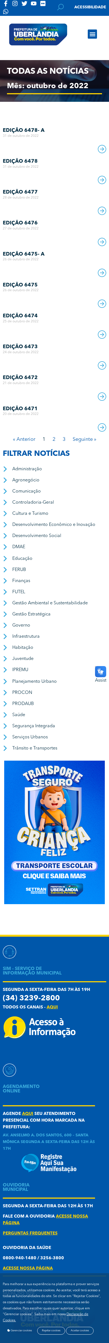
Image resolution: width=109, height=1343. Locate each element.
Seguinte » (84, 439)
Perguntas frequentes (30, 1233)
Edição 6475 (20, 285)
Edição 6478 (20, 161)
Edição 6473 (20, 346)
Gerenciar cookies (21, 1330)
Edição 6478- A (23, 130)
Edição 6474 (20, 315)
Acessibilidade (90, 7)
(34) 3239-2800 (31, 998)
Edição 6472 (20, 377)
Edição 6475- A (23, 254)
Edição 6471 (20, 408)
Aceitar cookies (80, 1330)
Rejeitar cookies (51, 1330)
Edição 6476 (20, 223)
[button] (92, 34)
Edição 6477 (20, 192)
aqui (52, 1007)
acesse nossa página (28, 1269)
